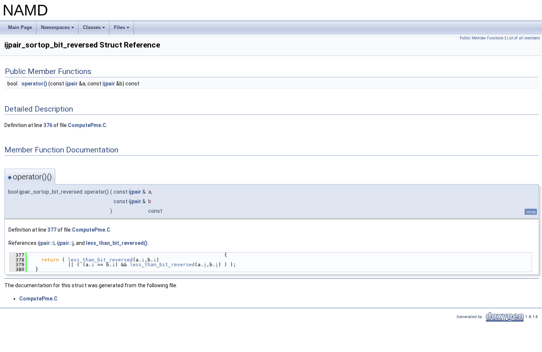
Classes (94, 29)
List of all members (523, 38)
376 (48, 125)
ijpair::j (65, 243)
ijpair (71, 84)
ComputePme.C (87, 125)
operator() (34, 84)
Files (122, 29)
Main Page (20, 27)
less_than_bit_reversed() (116, 243)
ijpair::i (46, 243)
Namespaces (58, 29)
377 (52, 230)
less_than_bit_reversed (100, 260)
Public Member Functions (482, 38)
